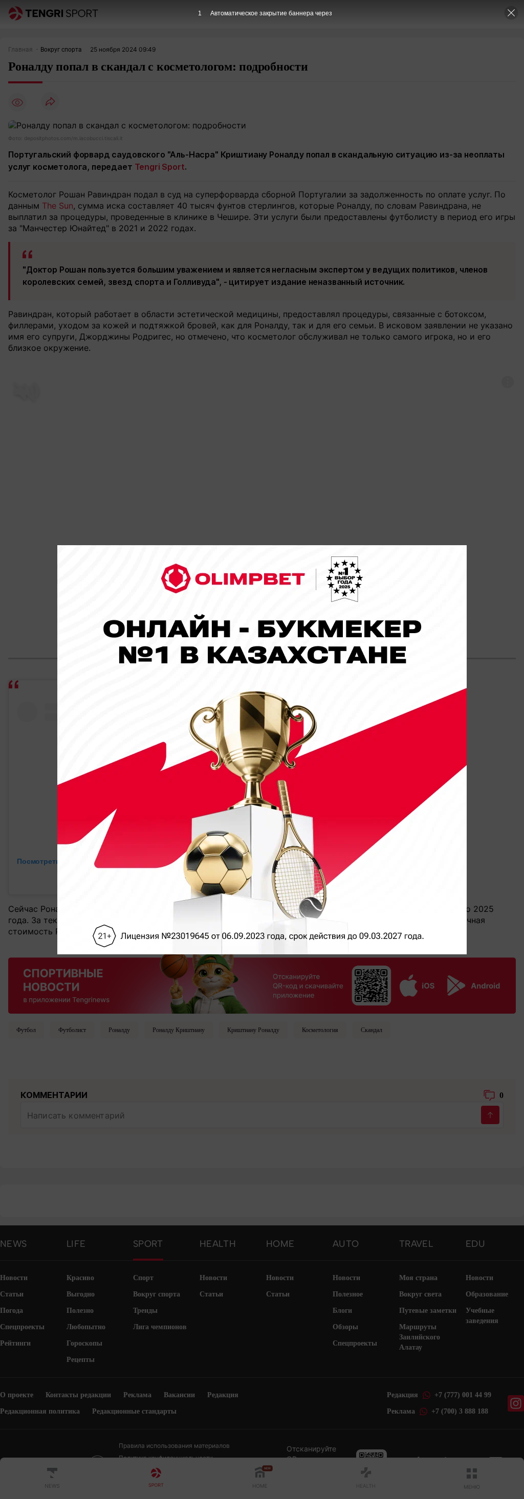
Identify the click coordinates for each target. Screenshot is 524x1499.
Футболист (72, 1030)
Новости (14, 1278)
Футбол (26, 1030)
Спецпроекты (22, 1327)
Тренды (145, 1310)
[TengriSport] (156, 1478)
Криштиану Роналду (253, 1030)
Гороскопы (84, 1343)
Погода (11, 1310)
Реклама (137, 1395)
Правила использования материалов (174, 1445)
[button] (472, 1478)
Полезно (80, 1310)
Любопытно (86, 1327)
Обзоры (345, 1327)
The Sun (57, 205)
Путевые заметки (427, 1310)
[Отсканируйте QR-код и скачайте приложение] (262, 979)
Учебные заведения (482, 1316)
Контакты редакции (78, 1395)
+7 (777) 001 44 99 (462, 1395)
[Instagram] (516, 1403)
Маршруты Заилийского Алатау (419, 1337)
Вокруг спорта (156, 1294)
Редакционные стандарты (134, 1411)
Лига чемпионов (160, 1327)
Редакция (222, 1395)
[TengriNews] (52, 1478)
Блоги (342, 1310)
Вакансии (179, 1395)
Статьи (12, 1294)
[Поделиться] (50, 102)
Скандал (371, 1030)
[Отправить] (490, 1115)
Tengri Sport (160, 167)
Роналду (119, 1030)
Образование (487, 1294)
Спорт (143, 1278)
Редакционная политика (40, 1411)
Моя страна (418, 1278)
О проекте (16, 1395)
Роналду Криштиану (178, 1030)
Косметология (320, 1030)
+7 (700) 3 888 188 (459, 1411)
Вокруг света (420, 1294)
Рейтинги (15, 1343)
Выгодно (81, 1294)
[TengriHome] (260, 1478)
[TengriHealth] (366, 1478)
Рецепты (81, 1359)
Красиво (80, 1278)
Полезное (348, 1294)
